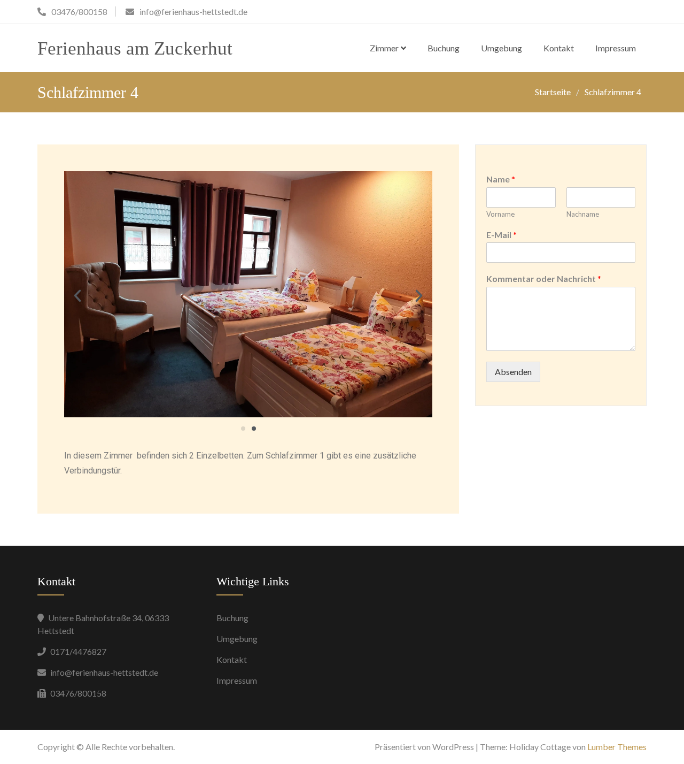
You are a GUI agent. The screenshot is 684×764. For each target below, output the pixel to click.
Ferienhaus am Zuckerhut (134, 48)
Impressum (615, 48)
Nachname (582, 214)
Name (500, 179)
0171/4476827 (78, 651)
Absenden (513, 371)
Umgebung (501, 48)
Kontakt (558, 48)
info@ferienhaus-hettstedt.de (104, 672)
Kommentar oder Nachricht (543, 278)
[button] (77, 296)
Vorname (500, 214)
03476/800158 (78, 693)
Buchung (444, 48)
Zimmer (384, 48)
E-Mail (501, 235)
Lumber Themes (617, 747)
